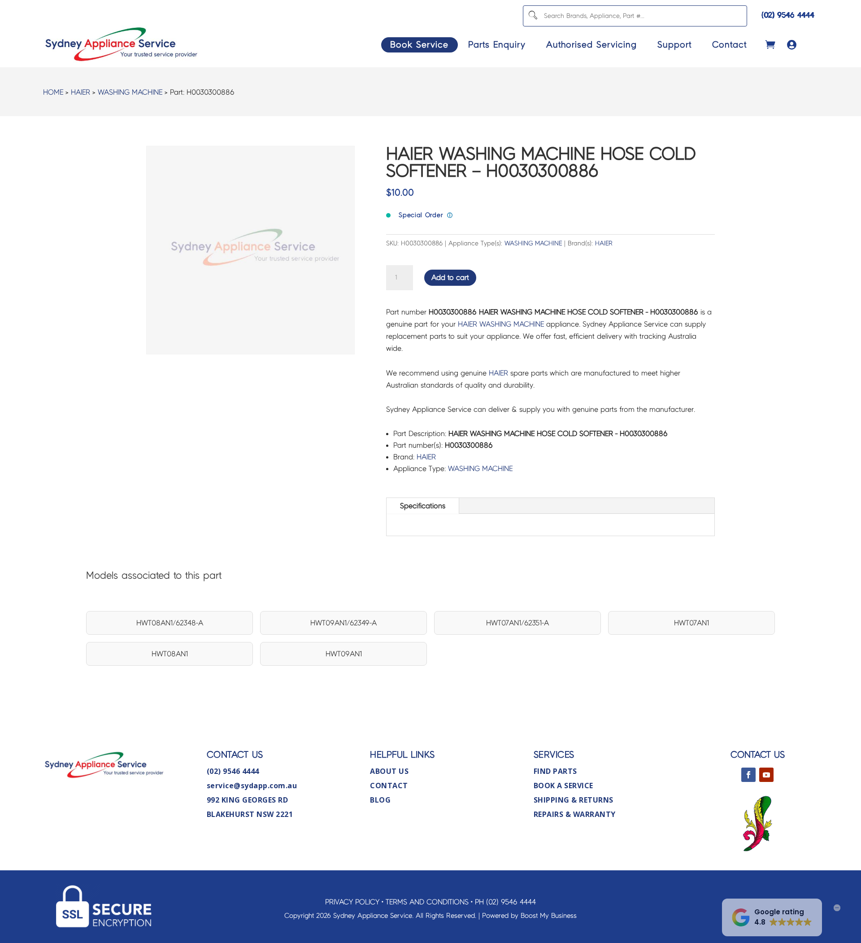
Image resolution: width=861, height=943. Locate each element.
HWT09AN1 (344, 654)
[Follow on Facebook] (748, 775)
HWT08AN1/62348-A (169, 623)
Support (674, 44)
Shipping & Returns (573, 800)
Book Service (419, 44)
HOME (53, 92)
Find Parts (555, 771)
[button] (772, 917)
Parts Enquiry (497, 44)
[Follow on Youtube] (766, 775)
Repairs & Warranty (575, 814)
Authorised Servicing (591, 44)
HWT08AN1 (170, 654)
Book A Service (563, 785)
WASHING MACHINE (130, 92)
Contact (729, 44)
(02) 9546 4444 (787, 15)
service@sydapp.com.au (252, 785)
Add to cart (450, 277)
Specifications (422, 506)
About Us (389, 771)
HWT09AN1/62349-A (343, 623)
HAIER (80, 92)
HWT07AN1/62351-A (517, 623)
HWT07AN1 (691, 623)
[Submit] (532, 16)
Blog (380, 800)
